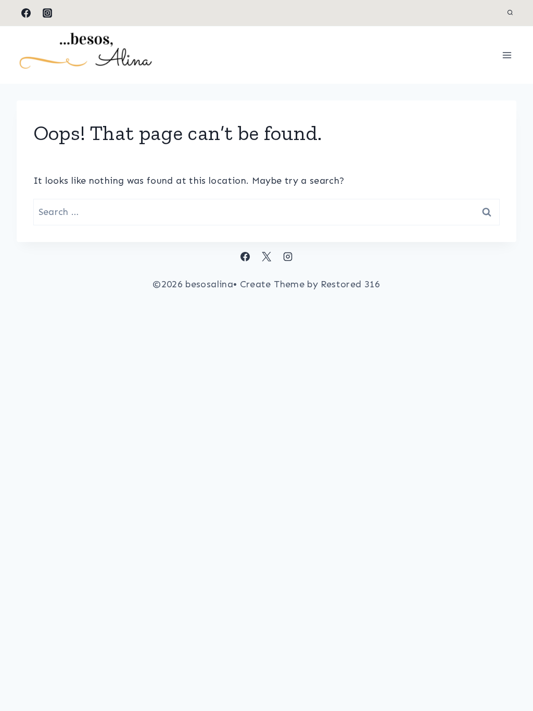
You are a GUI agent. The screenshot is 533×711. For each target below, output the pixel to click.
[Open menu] (507, 55)
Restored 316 (350, 284)
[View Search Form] (510, 13)
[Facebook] (26, 13)
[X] (266, 256)
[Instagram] (47, 13)
